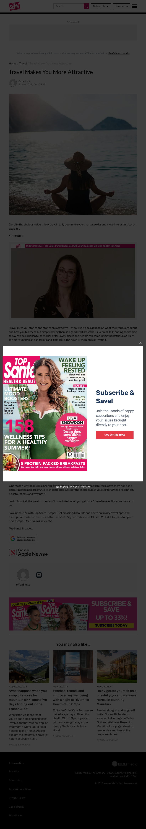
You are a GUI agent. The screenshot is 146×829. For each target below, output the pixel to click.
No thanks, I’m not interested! (73, 487)
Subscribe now (114, 434)
